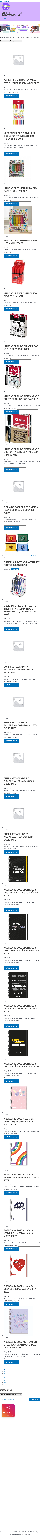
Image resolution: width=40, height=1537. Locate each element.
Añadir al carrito (11, 95)
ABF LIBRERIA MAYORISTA (12, 14)
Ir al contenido (4, 1)
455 (5, 1378)
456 (5, 1380)
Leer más (15, 569)
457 (5, 1382)
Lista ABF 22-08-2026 (7, 1399)
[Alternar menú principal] (6, 18)
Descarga (35, 1399)
